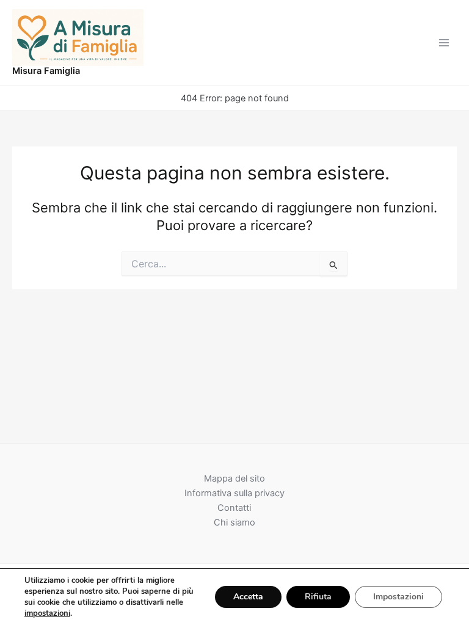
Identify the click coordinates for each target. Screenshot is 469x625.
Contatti (234, 507)
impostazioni (47, 613)
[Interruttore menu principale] (444, 43)
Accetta (248, 596)
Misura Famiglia (46, 70)
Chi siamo (234, 522)
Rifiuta (318, 596)
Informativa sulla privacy (234, 493)
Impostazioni (398, 596)
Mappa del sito (234, 478)
